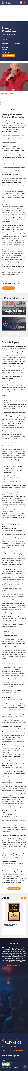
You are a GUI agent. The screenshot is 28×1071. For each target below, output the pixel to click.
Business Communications (5, 97)
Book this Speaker (8, 55)
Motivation (19, 100)
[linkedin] (11, 1046)
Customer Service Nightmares (10, 925)
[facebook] (2, 1046)
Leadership (19, 98)
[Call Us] (25, 2)
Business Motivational (7, 100)
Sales (17, 104)
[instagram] (5, 1046)
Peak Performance (21, 102)
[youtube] (15, 1046)
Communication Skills (7, 102)
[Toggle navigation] (21, 2)
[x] (8, 1046)
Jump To (6, 109)
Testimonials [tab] (14, 943)
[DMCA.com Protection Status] (6, 1064)
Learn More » (7, 928)
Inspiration (19, 97)
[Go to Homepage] (7, 2)
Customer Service (6, 104)
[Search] (17, 2)
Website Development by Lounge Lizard (10, 1067)
